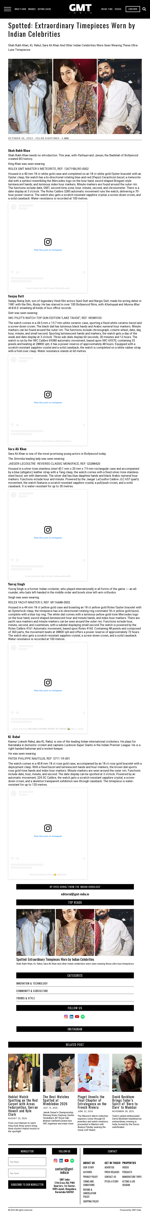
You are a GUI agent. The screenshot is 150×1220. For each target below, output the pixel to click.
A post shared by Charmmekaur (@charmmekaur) (48, 441)
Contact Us (110, 1177)
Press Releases (112, 1172)
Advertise (109, 1167)
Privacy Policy (90, 1177)
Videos (125, 1167)
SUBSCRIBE (132, 9)
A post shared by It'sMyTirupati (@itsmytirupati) (48, 288)
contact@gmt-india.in (64, 1170)
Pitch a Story (112, 1181)
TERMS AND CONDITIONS (88, 1183)
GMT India (136, 1210)
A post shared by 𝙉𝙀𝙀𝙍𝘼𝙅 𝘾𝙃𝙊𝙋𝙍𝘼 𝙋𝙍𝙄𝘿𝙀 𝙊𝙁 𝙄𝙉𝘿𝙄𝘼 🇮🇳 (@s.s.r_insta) (47, 729)
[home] (80, 9)
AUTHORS (87, 1172)
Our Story (88, 1167)
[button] (20, 9)
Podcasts (127, 1172)
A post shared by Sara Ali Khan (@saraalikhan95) (48, 576)
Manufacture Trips (132, 1177)
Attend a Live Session (128, 1183)
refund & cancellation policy (89, 1193)
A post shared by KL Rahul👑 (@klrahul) (48, 874)
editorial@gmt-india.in (75, 894)
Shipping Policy (91, 1201)
